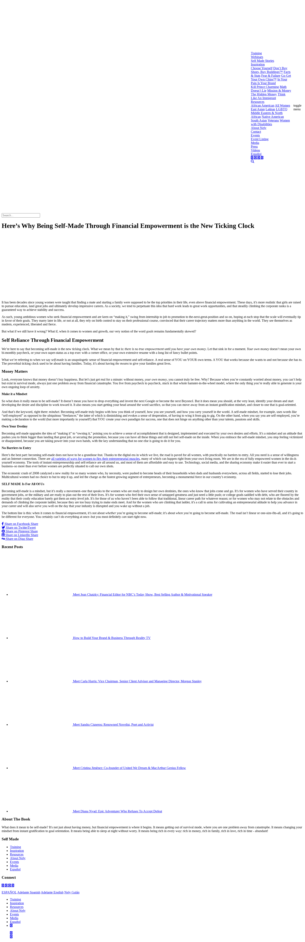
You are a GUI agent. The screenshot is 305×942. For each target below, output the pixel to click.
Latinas (270, 109)
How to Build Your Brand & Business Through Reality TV (111, 638)
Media (14, 865)
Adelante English (52, 892)
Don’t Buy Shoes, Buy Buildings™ (269, 70)
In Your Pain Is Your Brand (269, 81)
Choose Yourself (261, 68)
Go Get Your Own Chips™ (271, 77)
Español (15, 869)
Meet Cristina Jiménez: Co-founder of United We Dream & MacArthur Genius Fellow (129, 768)
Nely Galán (71, 892)
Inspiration (17, 850)
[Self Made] (126, 210)
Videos (255, 150)
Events (14, 862)
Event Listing (259, 139)
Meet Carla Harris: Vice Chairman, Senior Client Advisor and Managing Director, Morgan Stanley (137, 681)
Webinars (257, 57)
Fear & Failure (270, 75)
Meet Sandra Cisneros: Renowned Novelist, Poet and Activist (113, 724)
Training (15, 847)
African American (262, 105)
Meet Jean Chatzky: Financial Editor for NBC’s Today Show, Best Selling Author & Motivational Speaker (142, 594)
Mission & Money (279, 90)
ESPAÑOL (9, 892)
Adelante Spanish (28, 892)
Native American (273, 116)
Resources (16, 854)
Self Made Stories (262, 60)
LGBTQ (281, 109)
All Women (282, 105)
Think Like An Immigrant (268, 96)
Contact (256, 131)
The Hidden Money (264, 94)
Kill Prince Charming (265, 87)
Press (254, 146)
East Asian (258, 109)
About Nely (18, 858)
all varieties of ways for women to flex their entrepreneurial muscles (95, 458)
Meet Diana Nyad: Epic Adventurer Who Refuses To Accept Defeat (117, 811)
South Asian (259, 120)
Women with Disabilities (270, 122)
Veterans (273, 120)
